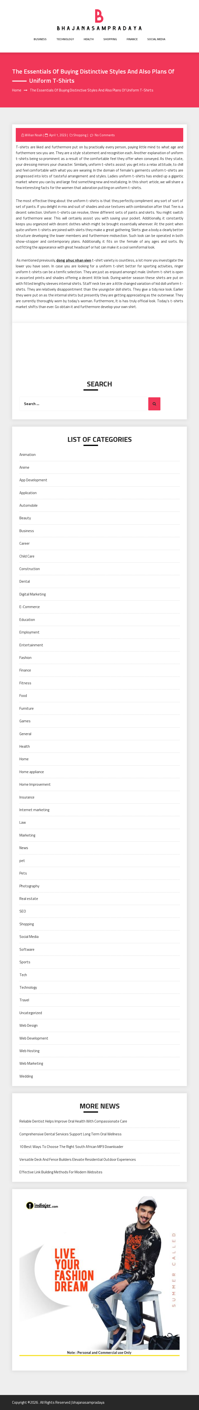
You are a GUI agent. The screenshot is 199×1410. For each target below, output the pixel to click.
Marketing (27, 835)
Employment (29, 632)
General (25, 734)
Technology (65, 39)
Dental (24, 581)
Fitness (25, 683)
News (23, 848)
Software (26, 949)
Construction (29, 569)
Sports (24, 962)
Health (89, 39)
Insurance (26, 797)
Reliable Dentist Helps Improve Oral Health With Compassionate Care (73, 1121)
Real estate (28, 898)
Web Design (28, 1025)
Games (25, 721)
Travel (24, 1000)
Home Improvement (35, 784)
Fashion (25, 657)
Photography (29, 886)
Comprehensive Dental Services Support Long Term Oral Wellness (70, 1134)
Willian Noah (33, 135)
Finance (132, 39)
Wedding (26, 1076)
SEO (22, 911)
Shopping (110, 39)
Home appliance (31, 772)
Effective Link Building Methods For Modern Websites (60, 1172)
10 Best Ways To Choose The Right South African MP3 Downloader (71, 1146)
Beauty (25, 518)
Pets (23, 873)
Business (40, 39)
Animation (27, 454)
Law (22, 822)
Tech (23, 975)
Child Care (26, 556)
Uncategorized (30, 1013)
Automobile (28, 505)
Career (24, 543)
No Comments (105, 135)
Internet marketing (34, 810)
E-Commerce (29, 607)
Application (28, 493)
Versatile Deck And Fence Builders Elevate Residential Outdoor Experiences (77, 1159)
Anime (24, 467)
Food (23, 695)
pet (22, 860)
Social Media (156, 39)
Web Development (33, 1038)
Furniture (26, 708)
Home (24, 759)
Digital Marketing (32, 594)
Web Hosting (29, 1051)
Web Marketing (31, 1063)
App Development (33, 480)
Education (27, 619)
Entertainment (31, 645)
